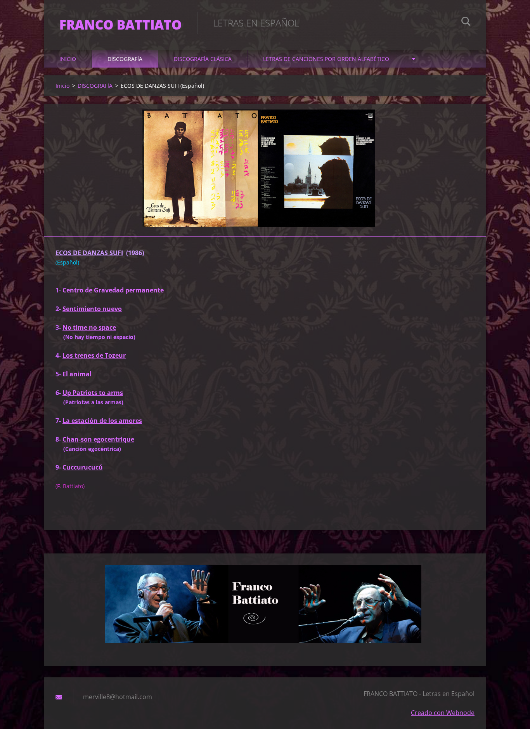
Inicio (67, 59)
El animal (77, 374)
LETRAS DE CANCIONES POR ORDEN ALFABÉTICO (326, 59)
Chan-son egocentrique (98, 439)
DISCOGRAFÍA (124, 59)
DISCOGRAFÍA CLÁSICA (203, 59)
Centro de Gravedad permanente (113, 290)
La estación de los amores (102, 420)
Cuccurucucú (82, 467)
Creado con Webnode (443, 712)
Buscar (466, 23)
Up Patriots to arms (92, 392)
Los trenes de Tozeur (94, 355)
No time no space (89, 327)
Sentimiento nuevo (92, 308)
